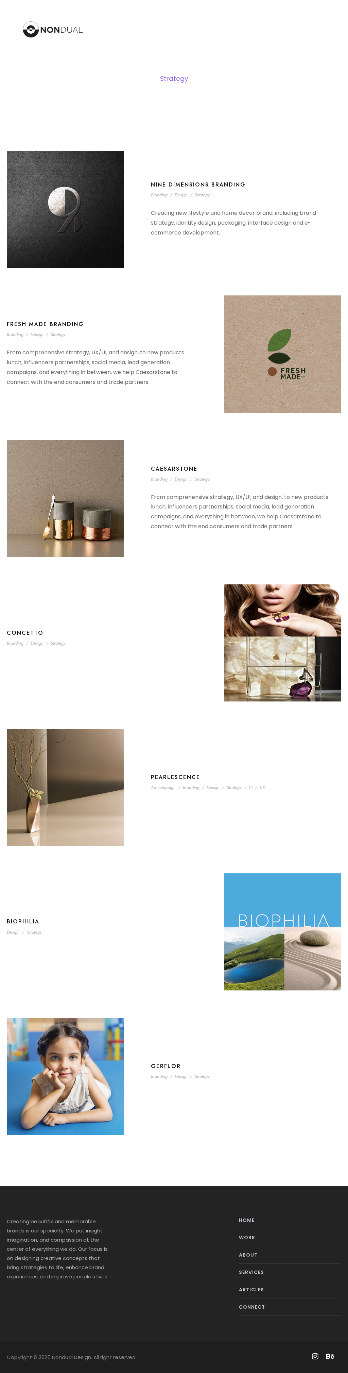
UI (251, 787)
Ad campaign (163, 787)
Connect (252, 1307)
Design (181, 195)
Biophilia (23, 921)
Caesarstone (174, 469)
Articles (251, 1289)
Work (247, 1237)
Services (251, 1272)
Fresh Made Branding (45, 324)
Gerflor (166, 1066)
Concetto (25, 633)
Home (247, 1220)
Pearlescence (175, 777)
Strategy (202, 195)
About (248, 1254)
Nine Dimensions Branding (198, 185)
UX (262, 787)
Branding (15, 643)
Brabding (159, 195)
